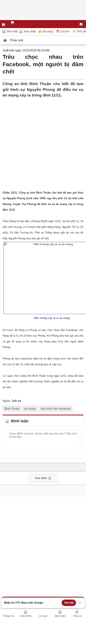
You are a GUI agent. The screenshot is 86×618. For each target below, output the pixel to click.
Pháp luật (16, 40)
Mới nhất (11, 31)
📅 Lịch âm (62, 31)
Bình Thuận (12, 408)
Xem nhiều (29, 31)
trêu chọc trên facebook (56, 408)
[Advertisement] (43, 141)
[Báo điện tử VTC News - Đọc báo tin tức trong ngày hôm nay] (24, 24)
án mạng (30, 408)
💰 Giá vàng (45, 31)
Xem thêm (41, 478)
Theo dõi (69, 602)
